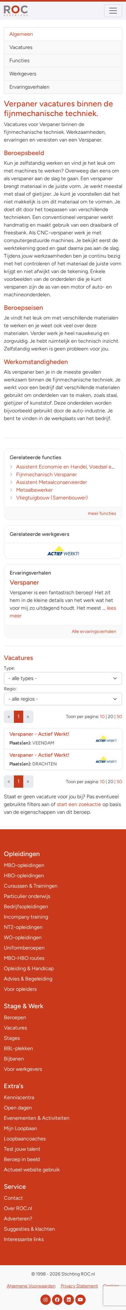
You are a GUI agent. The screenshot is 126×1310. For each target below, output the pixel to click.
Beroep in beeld (22, 1159)
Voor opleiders (20, 989)
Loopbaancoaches (25, 1139)
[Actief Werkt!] (63, 550)
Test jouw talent (22, 1149)
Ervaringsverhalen (29, 87)
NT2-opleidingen (23, 927)
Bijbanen (14, 1059)
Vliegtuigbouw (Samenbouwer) (52, 498)
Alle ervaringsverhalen (94, 631)
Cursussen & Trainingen (31, 886)
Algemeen (21, 34)
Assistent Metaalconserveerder (51, 482)
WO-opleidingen (23, 937)
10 (102, 716)
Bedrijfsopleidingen (26, 906)
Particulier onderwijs (27, 896)
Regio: (10, 689)
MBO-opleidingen (24, 865)
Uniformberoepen (24, 948)
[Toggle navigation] (113, 10)
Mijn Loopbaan (20, 1128)
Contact (13, 1198)
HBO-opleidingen (24, 875)
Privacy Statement (79, 1286)
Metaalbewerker (34, 490)
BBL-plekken (18, 1048)
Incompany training (26, 917)
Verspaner (39, 734)
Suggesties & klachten (29, 1229)
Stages (12, 1038)
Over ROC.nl (18, 1208)
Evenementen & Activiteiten (36, 1118)
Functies (19, 60)
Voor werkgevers (23, 1069)
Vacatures (20, 47)
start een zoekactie (79, 804)
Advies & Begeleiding (28, 979)
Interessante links (24, 1239)
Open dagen (18, 1108)
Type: (9, 668)
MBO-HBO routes (24, 958)
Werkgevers (22, 74)
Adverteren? (18, 1219)
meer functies (102, 513)
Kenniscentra (19, 1097)
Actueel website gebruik (32, 1170)
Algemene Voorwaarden (31, 1286)
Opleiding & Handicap (29, 968)
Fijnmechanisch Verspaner (46, 474)
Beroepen (15, 1017)
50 (119, 716)
